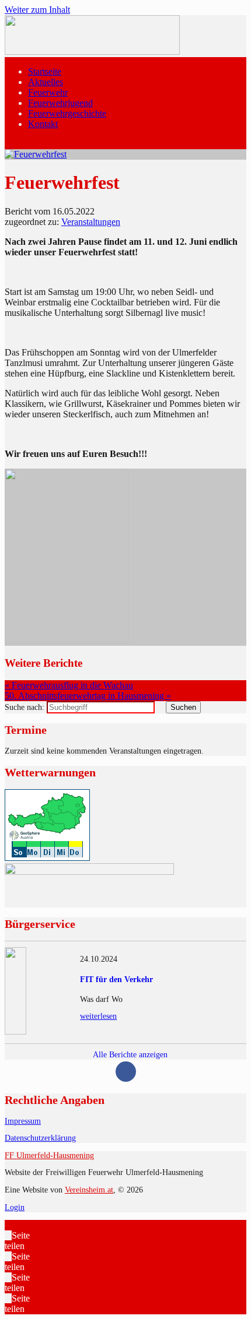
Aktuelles (45, 82)
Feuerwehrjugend (60, 103)
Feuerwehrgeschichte (67, 113)
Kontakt (43, 124)
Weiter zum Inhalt (37, 10)
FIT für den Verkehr (116, 979)
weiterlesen (98, 1016)
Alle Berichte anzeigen (129, 1054)
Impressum (23, 1121)
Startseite (44, 71)
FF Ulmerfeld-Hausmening (49, 1155)
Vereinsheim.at (89, 1190)
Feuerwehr (48, 92)
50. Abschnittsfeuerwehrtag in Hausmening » (88, 696)
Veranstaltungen (90, 222)
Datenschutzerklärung (40, 1138)
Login (15, 1207)
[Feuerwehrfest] (36, 154)
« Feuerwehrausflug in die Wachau (69, 685)
